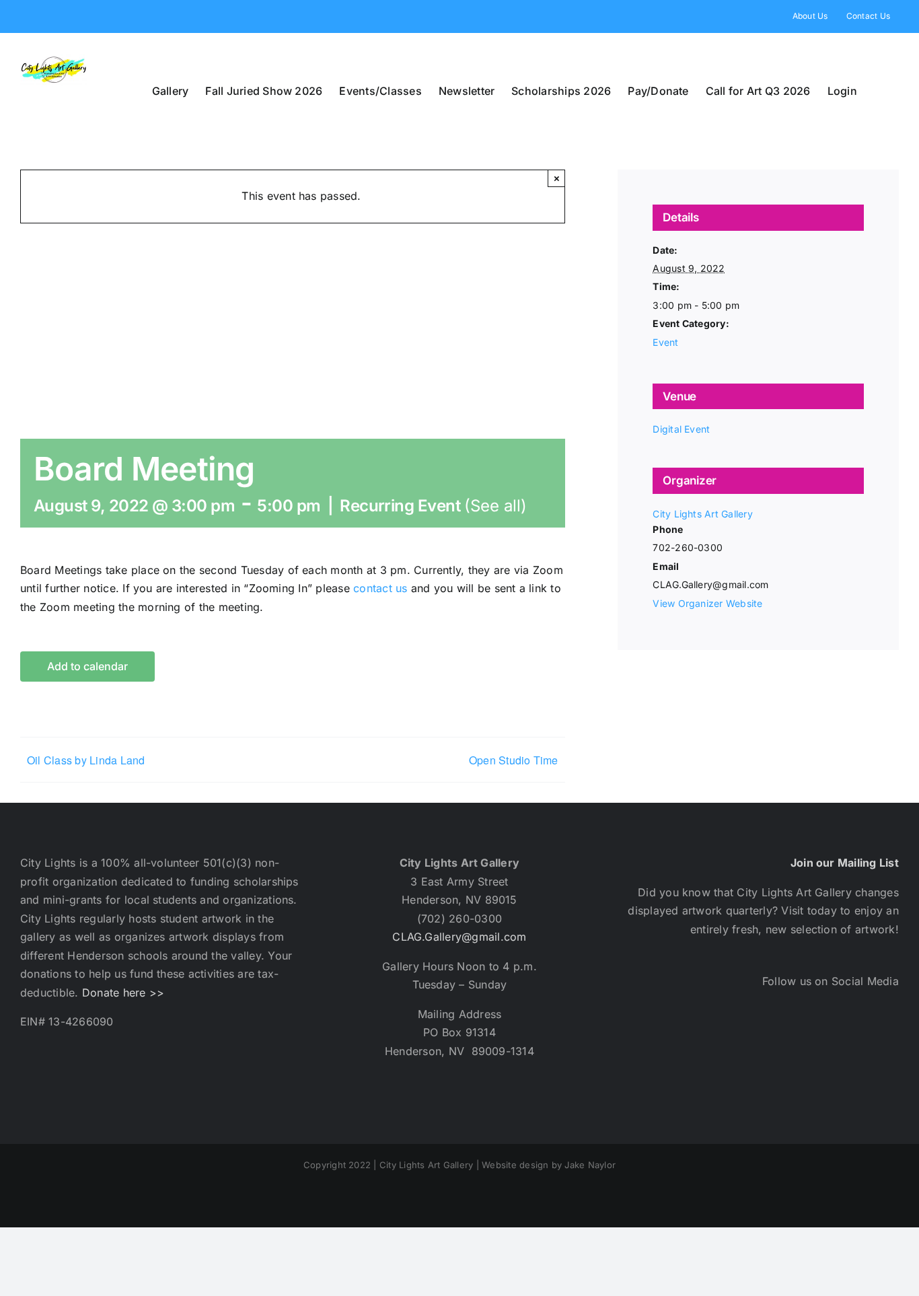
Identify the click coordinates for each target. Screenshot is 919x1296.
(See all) (495, 505)
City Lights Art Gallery (703, 513)
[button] (878, 91)
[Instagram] (778, 1041)
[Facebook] (706, 1041)
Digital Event (681, 429)
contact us (380, 588)
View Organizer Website (707, 603)
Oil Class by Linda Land (86, 760)
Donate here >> (123, 992)
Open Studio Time (513, 760)
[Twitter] (742, 1041)
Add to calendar (87, 666)
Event (665, 342)
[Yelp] (814, 1041)
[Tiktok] (850, 1041)
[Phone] (886, 1041)
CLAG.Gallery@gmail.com (459, 936)
